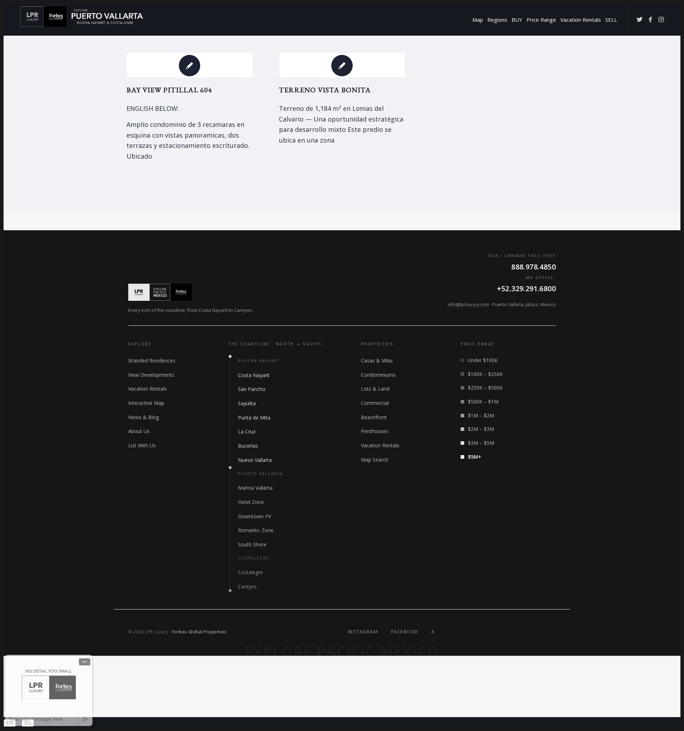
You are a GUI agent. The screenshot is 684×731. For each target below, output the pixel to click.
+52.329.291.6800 (526, 288)
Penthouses (374, 431)
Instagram (363, 631)
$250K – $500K (485, 387)
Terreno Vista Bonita (325, 89)
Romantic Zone (256, 530)
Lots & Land (375, 388)
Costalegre (250, 572)
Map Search (374, 459)
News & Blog (143, 417)
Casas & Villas (377, 360)
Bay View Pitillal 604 (169, 89)
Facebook (405, 631)
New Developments (151, 374)
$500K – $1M (483, 401)
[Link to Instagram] (661, 19)
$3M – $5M (481, 442)
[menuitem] (477, 20)
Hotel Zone (251, 502)
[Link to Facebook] (650, 19)
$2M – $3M (481, 429)
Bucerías (248, 445)
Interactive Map (146, 403)
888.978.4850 (533, 267)
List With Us (142, 445)
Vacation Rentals (147, 388)
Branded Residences (151, 360)
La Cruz (246, 431)
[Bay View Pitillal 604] (189, 65)
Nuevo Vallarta (255, 460)
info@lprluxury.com (468, 305)
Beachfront (374, 417)
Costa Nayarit (254, 375)
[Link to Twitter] (639, 19)
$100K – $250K (485, 374)
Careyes (247, 586)
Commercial (375, 403)
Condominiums (378, 374)
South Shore (252, 544)
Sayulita (247, 403)
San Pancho (251, 389)
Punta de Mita (254, 417)
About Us (139, 431)
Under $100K (483, 360)
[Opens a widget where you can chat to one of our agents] (48, 690)
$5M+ (474, 456)
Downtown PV (254, 516)
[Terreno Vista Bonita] (342, 65)
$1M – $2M (481, 415)
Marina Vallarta (255, 487)
